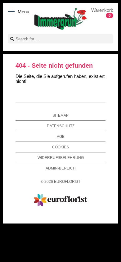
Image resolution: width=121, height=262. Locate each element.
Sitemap (60, 115)
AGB (61, 136)
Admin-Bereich (61, 168)
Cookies (60, 147)
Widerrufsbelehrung (61, 158)
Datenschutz (60, 126)
